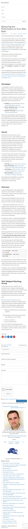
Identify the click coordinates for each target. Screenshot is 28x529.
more (5, 46)
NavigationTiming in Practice (11, 406)
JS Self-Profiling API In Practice (10, 470)
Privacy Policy (4, 527)
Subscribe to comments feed (10, 399)
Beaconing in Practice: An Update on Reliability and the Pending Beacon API (14, 465)
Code (2, 10)
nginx (19, 164)
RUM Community (12, 437)
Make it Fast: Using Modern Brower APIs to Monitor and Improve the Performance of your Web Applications (13, 74)
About (2, 7)
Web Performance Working (17, 436)
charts (23, 44)
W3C (19, 286)
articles (7, 44)
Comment (3, 370)
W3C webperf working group (11, 300)
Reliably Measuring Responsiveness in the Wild (14, 498)
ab (16, 169)
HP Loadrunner (20, 171)
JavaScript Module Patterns (17, 407)
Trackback (5, 346)
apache (16, 164)
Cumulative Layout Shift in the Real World (13, 474)
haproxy (24, 164)
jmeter (19, 169)
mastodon (16, 442)
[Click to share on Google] (2, 337)
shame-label (10, 49)
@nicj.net (11, 442)
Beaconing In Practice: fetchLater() (11, 463)
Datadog (14, 174)
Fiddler (21, 110)
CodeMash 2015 (6, 77)
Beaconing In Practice (8, 472)
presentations (17, 44)
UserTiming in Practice (8, 519)
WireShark (7, 112)
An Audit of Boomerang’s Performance (12, 496)
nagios (16, 167)
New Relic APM (22, 167)
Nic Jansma (5, 3)
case (25, 42)
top (19, 165)
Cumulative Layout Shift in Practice (11, 476)
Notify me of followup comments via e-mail (13, 403)
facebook (11, 443)
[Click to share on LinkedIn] (11, 337)
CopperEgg (19, 174)
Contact (3, 17)
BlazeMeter (13, 171)
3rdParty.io (5, 488)
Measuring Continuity (8, 505)
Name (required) (5, 353)
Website (3, 364)
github (17, 443)
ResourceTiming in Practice (9, 521)
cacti (10, 167)
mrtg (13, 167)
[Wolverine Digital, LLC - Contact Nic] (14, 451)
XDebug (22, 103)
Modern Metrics (7, 468)
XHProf (6, 105)
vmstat (6, 167)
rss (23, 442)
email (5, 442)
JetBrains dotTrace (15, 105)
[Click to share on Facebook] (8, 337)
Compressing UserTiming (9, 510)
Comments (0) (22, 345)
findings (12, 44)
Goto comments (14, 33)
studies (3, 44)
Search (24, 21)
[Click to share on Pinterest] (14, 337)
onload (22, 261)
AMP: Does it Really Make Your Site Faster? (13, 503)
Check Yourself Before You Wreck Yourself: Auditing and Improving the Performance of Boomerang (14, 479)
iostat (22, 165)
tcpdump (15, 112)
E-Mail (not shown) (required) (8, 359)
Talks (2, 13)
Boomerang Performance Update (11, 482)
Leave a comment (23, 33)
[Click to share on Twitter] (5, 337)
